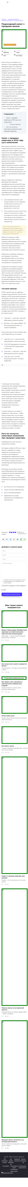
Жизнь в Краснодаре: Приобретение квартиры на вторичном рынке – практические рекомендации (14, 631)
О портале (6, 1166)
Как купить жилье (8, 746)
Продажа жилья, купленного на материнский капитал (13, 1140)
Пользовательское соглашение (14, 1167)
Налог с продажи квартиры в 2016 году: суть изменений (12, 120)
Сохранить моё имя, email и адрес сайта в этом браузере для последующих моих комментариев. (14, 581)
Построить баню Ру (14, 5)
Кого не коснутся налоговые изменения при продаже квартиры (13, 129)
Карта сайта (14, 1171)
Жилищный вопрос (10, 44)
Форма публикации (23, 1160)
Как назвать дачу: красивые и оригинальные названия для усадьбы (12, 683)
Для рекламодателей (5, 1160)
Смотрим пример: (15, 124)
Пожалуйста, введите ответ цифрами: (14, 585)
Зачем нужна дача (8, 716)
